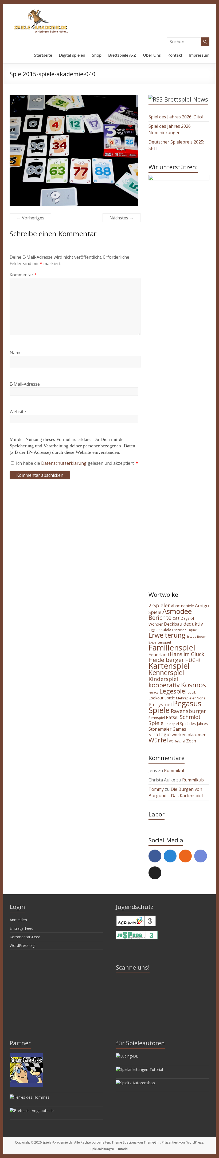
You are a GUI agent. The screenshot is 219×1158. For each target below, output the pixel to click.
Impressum (199, 55)
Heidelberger (166, 660)
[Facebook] (154, 856)
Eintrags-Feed (21, 928)
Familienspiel (171, 647)
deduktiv (193, 624)
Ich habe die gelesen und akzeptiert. (77, 463)
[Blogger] (185, 856)
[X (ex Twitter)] (154, 872)
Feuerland (158, 654)
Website (18, 412)
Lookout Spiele (161, 697)
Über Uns (152, 55)
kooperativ (164, 685)
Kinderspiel (163, 679)
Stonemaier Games (167, 729)
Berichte (159, 617)
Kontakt (174, 55)
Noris (201, 698)
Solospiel (172, 724)
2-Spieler (159, 605)
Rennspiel (156, 717)
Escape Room (196, 636)
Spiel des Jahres (194, 723)
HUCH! (192, 660)
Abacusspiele (182, 605)
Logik (192, 692)
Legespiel (173, 691)
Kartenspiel (169, 665)
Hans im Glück (187, 654)
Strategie (159, 734)
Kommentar (23, 275)
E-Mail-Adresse (25, 384)
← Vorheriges (30, 218)
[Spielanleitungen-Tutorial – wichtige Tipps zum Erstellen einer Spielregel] (139, 1069)
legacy (153, 692)
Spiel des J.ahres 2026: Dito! (175, 117)
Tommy (156, 789)
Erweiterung (166, 635)
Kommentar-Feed (25, 936)
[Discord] (200, 856)
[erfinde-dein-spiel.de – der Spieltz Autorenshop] (135, 1082)
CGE (176, 618)
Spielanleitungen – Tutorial (109, 1149)
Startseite (43, 55)
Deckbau (173, 624)
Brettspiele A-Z (122, 55)
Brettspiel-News (186, 99)
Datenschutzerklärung (64, 463)
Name (16, 352)
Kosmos (193, 685)
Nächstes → (122, 218)
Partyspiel (160, 704)
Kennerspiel (166, 672)
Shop (96, 55)
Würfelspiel (177, 741)
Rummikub (175, 770)
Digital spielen (72, 55)
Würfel (158, 740)
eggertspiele (159, 629)
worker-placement (190, 735)
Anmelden (18, 919)
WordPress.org (22, 945)
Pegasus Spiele (174, 706)
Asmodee (177, 611)
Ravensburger (188, 711)
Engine (192, 630)
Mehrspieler (186, 698)
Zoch (191, 741)
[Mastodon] (170, 856)
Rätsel (172, 717)
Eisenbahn (179, 630)
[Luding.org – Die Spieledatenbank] (127, 1056)
